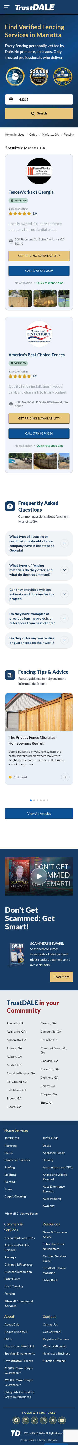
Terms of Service (48, 1439)
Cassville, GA (49, 1040)
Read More (61, 977)
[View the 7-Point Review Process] (15, 76)
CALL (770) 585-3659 (39, 270)
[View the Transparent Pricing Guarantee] (63, 76)
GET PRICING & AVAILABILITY (39, 255)
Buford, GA (14, 1106)
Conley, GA (48, 1086)
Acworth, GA (15, 1023)
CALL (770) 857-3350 (39, 433)
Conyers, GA (49, 1094)
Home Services (15, 134)
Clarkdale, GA (49, 1060)
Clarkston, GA (50, 1069)
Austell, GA (14, 1065)
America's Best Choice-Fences (37, 354)
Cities (33, 134)
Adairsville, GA (16, 1031)
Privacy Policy (28, 1439)
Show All (46, 1102)
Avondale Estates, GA (21, 1073)
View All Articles (39, 813)
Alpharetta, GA (16, 1040)
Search (42, 113)
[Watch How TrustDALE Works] (39, 876)
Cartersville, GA (51, 1031)
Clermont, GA (49, 1077)
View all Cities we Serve (21, 1213)
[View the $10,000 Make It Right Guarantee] (39, 76)
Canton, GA (48, 1023)
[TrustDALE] (35, 7)
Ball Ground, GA (17, 1081)
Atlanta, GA (14, 1048)
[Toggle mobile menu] (6, 7)
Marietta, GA (50, 134)
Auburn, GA (14, 1056)
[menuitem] (20, 1145)
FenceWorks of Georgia (31, 191)
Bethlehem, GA (17, 1090)
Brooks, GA (14, 1098)
